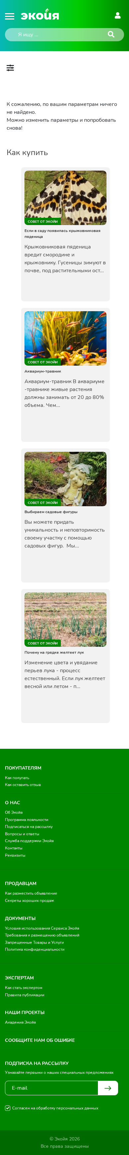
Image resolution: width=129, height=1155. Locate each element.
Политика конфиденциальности (34, 949)
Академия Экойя (20, 1022)
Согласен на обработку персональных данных (55, 1108)
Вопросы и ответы (22, 834)
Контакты (13, 848)
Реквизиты (15, 855)
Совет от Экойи (43, 221)
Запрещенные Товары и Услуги (34, 942)
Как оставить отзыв (23, 784)
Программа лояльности (26, 819)
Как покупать (17, 777)
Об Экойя (13, 812)
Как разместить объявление (31, 893)
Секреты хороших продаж (29, 900)
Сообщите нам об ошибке (40, 1040)
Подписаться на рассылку (29, 826)
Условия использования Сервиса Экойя (42, 928)
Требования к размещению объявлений (42, 935)
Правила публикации (24, 995)
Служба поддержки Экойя (29, 840)
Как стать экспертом (23, 987)
